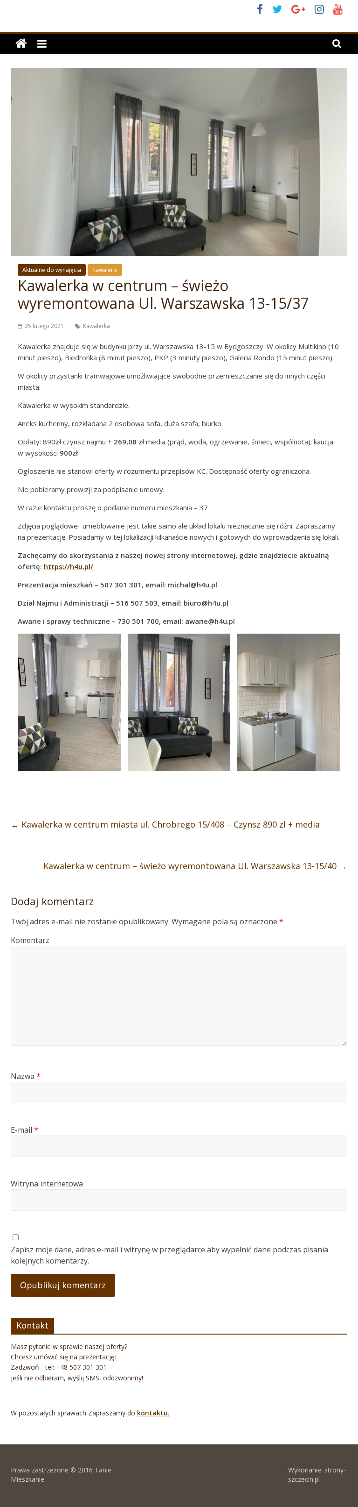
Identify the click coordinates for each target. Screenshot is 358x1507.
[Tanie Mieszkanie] (21, 44)
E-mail (24, 1130)
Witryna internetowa (47, 1183)
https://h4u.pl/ (68, 566)
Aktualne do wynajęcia (51, 270)
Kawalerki (104, 270)
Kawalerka (96, 326)
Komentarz (30, 940)
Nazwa (26, 1076)
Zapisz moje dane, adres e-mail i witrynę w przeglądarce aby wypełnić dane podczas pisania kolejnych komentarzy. (169, 1255)
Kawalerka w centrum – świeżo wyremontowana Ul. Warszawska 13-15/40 (195, 865)
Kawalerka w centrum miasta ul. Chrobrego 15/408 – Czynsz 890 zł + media (165, 824)
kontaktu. (153, 1412)
